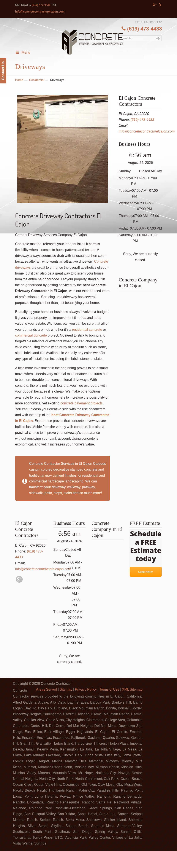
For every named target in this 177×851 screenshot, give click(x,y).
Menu (26, 52)
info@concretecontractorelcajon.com (40, 11)
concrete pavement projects (81, 403)
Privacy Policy (86, 689)
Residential (36, 79)
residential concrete (87, 329)
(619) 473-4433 (41, 4)
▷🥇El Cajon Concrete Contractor (92, 43)
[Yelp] (160, 4)
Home (19, 79)
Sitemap (66, 689)
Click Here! (145, 571)
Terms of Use (109, 689)
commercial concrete (31, 335)
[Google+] (155, 4)
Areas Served (46, 689)
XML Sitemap (132, 689)
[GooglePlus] (19, 581)
